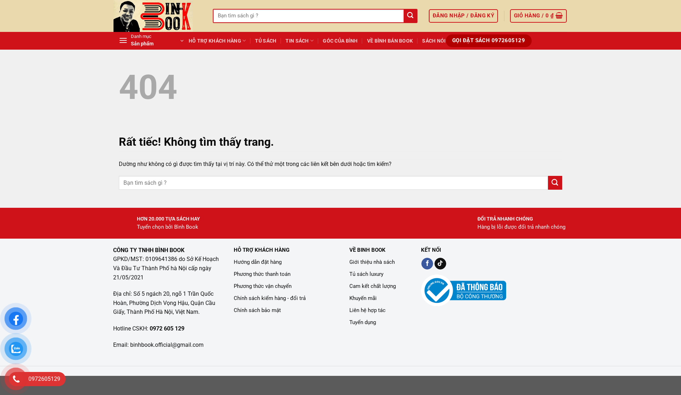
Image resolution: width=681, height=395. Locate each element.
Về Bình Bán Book (390, 41)
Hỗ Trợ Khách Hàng (215, 41)
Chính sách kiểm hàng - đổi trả (270, 298)
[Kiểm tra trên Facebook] (427, 264)
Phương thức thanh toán (262, 274)
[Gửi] (410, 16)
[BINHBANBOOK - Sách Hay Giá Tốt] (158, 16)
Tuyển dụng (362, 322)
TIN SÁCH (297, 41)
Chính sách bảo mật (257, 310)
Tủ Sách (265, 41)
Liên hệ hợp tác (367, 310)
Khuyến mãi (363, 298)
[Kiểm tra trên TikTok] (440, 264)
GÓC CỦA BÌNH (340, 41)
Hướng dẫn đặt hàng (258, 262)
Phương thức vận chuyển (263, 286)
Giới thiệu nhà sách (372, 262)
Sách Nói (433, 41)
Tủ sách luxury (366, 274)
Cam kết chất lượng (372, 286)
